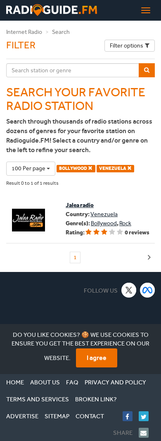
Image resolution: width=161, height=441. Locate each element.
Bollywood (104, 223)
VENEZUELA (113, 168)
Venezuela (104, 214)
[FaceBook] (131, 416)
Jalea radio (80, 205)
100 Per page (29, 168)
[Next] (149, 258)
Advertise (22, 416)
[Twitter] (147, 416)
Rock (125, 223)
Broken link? (96, 399)
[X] (129, 290)
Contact (90, 416)
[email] (147, 433)
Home (15, 382)
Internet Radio (24, 32)
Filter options (126, 45)
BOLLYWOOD (73, 168)
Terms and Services (37, 399)
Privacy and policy (115, 382)
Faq (72, 382)
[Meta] (147, 290)
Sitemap (57, 416)
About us (45, 382)
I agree (97, 358)
